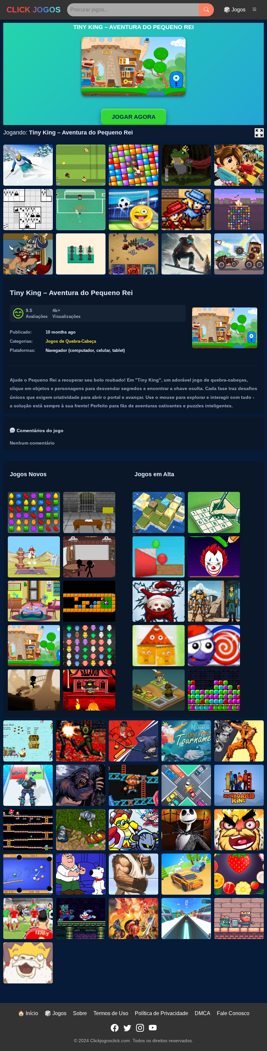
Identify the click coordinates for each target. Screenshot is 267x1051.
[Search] (206, 9)
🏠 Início (28, 1013)
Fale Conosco (233, 1013)
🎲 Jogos (235, 9)
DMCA (202, 1013)
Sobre (80, 1013)
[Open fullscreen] (259, 132)
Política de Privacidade (161, 1013)
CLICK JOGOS (34, 9)
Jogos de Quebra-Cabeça (71, 341)
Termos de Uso (110, 1013)
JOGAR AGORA (134, 117)
